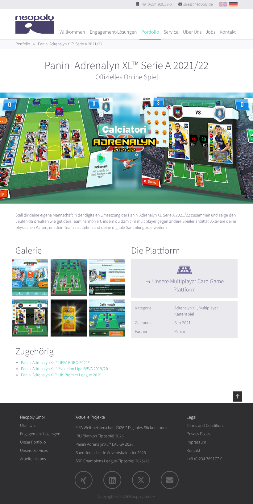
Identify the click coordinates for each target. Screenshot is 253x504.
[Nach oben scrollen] (237, 396)
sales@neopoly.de (198, 4)
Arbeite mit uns (33, 458)
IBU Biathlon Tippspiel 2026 (100, 436)
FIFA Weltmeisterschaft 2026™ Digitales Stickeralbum (121, 427)
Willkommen (72, 32)
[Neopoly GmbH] (36, 21)
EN (223, 4)
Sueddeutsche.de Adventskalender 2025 (111, 452)
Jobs (210, 32)
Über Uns (192, 32)
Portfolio (150, 32)
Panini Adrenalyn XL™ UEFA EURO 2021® (55, 362)
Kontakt (228, 32)
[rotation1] (30, 277)
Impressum (196, 442)
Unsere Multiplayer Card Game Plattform (188, 285)
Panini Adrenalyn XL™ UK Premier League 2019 (61, 375)
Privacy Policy (198, 433)
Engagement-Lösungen (113, 32)
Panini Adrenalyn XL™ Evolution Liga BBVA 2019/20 (64, 368)
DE (233, 4)
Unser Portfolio (33, 442)
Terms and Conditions (205, 425)
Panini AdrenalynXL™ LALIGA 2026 (105, 444)
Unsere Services (34, 450)
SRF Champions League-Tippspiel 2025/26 (113, 461)
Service (171, 32)
